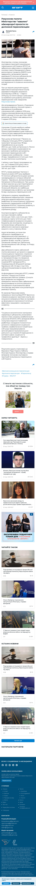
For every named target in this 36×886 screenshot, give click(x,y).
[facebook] (2, 766)
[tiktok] (17, 766)
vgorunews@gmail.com (9, 823)
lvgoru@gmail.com (7, 825)
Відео (4, 802)
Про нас (5, 804)
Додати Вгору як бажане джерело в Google (15, 123)
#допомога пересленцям (11, 373)
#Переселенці (26, 373)
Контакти (22, 804)
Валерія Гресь (11, 31)
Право (6, 795)
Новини (12, 15)
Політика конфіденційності (25, 807)
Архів (21, 802)
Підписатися (6, 780)
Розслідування (25, 793)
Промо (23, 798)
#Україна (5, 376)
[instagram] (6, 766)
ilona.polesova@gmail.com (10, 821)
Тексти (21, 789)
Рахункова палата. (8, 102)
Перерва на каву (9, 798)
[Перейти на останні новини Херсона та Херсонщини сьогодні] (17, 7)
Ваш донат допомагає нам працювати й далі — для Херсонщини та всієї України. (17, 2)
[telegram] (13, 766)
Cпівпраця (6, 810)
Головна (4, 15)
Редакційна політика (9, 807)
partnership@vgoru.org (8, 833)
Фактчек (6, 793)
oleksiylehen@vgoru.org (9, 835)
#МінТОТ (13, 376)
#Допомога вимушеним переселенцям (15, 371)
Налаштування (26, 883)
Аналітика (24, 791)
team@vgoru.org (7, 827)
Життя (6, 800)
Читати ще (18, 740)
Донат (17, 411)
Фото (22, 795)
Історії (6, 791)
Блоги (21, 800)
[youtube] (9, 766)
